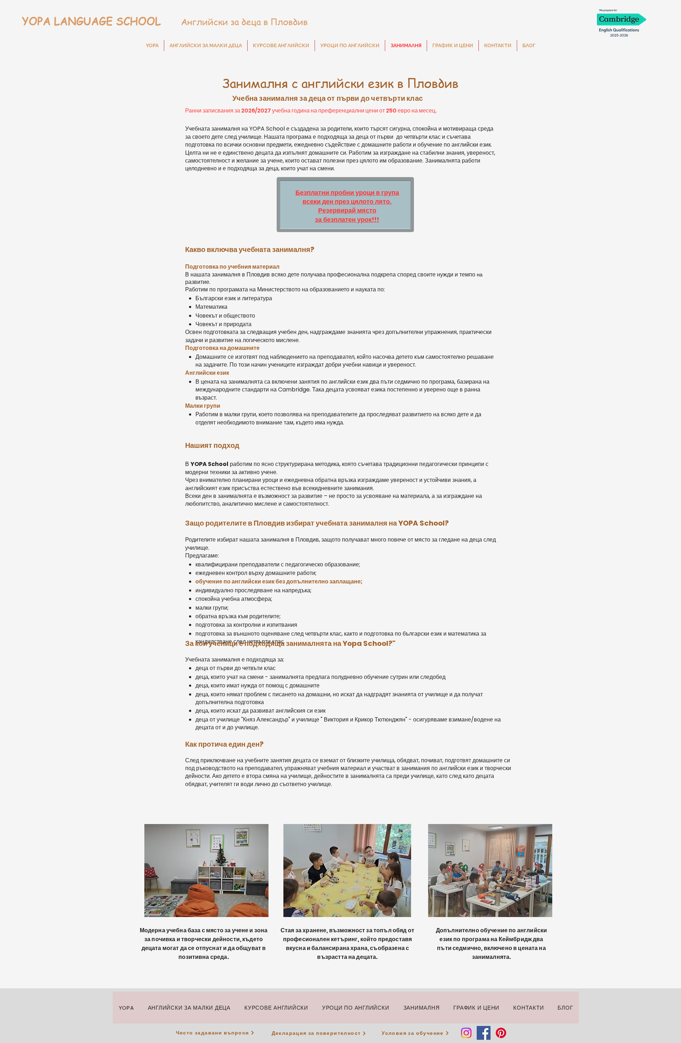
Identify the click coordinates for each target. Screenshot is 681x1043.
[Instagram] (466, 1033)
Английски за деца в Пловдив (236, 22)
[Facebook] (484, 1033)
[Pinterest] (501, 1033)
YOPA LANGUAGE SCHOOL (90, 21)
